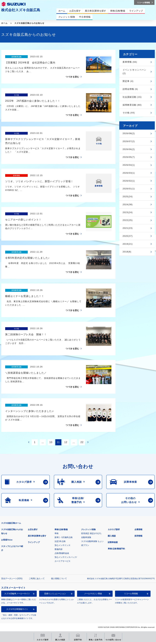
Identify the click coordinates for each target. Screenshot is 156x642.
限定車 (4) (128, 81)
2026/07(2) (129, 141)
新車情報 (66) (130, 62)
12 (65, 442)
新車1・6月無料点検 (64, 537)
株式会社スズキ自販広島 (20, 10)
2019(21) (128, 244)
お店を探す (33, 529)
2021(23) (128, 228)
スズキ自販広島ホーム (11, 523)
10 (50, 442)
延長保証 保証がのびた (91, 533)
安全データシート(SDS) (11, 578)
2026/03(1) (129, 173)
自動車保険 (86, 537)
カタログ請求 (114, 529)
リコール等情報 (131, 593)
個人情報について (59, 578)
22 (81, 442)
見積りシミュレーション (55, 593)
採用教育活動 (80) (132, 105)
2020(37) (128, 236)
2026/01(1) (129, 188)
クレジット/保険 (88, 529)
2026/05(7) (129, 157)
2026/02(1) (129, 181)
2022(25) (128, 220)
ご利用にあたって (37, 578)
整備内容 (58, 549)
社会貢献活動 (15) (132, 97)
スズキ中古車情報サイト (17, 609)
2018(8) (127, 251)
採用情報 (138, 536)
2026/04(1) (129, 165)
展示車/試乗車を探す (37, 536)
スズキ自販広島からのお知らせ (29, 23)
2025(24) (128, 196)
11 (58, 442)
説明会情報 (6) (130, 89)
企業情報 (138, 529)
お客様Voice (6, 540)
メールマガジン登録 (93, 593)
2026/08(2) (129, 133)
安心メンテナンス (62, 545)
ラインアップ (34, 542)
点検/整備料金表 (62, 553)
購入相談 (112, 536)
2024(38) (128, 204)
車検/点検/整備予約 (116, 548)
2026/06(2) (129, 149)
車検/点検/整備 (61, 529)
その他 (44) (129, 112)
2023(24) (128, 212)
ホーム (4, 23)
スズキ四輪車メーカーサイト (17, 593)
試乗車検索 (113, 542)
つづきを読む (72, 76)
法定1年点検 (60, 541)
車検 (56, 533)
